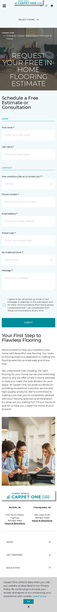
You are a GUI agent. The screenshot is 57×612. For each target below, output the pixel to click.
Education (13, 567)
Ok (28, 601)
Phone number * (10, 194)
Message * (7, 270)
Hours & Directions (15, 523)
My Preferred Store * (12, 252)
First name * (8, 128)
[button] (41, 6)
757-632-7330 (42, 517)
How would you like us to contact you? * (22, 177)
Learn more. (40, 596)
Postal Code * (8, 233)
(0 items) (52, 6)
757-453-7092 (15, 520)
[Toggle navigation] (4, 6)
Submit (28, 322)
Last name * (8, 147)
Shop (9, 542)
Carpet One (8, 32)
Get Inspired (14, 555)
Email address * (9, 214)
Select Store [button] (26, 19)
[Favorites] (46, 6)
